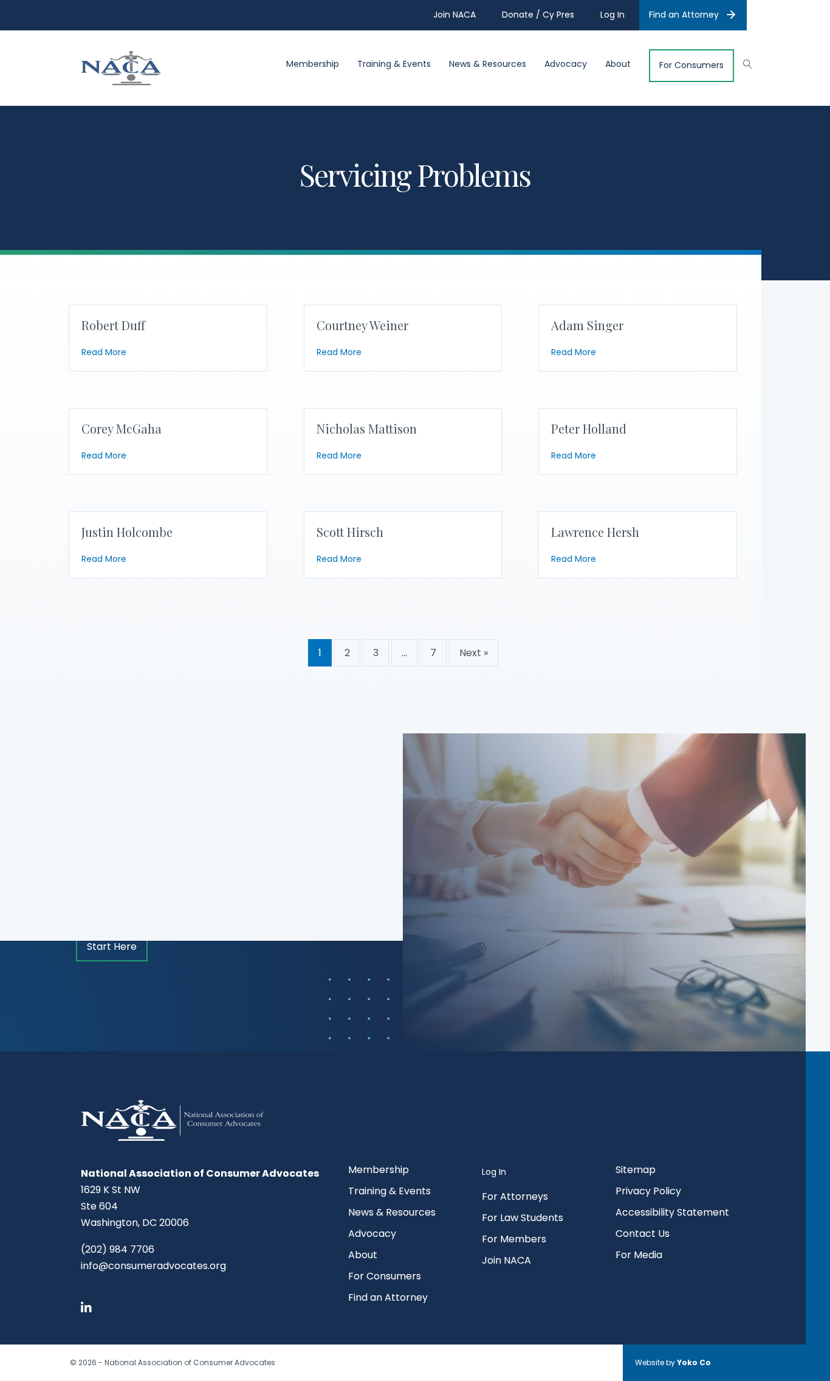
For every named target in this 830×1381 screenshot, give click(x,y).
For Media (639, 1256)
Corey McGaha (121, 428)
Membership (312, 64)
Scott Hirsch (350, 532)
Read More (103, 351)
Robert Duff (113, 325)
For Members (514, 1240)
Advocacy (565, 64)
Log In (494, 1172)
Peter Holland (588, 428)
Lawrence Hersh (595, 532)
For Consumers (691, 65)
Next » (473, 653)
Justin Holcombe (127, 532)
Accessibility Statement (672, 1213)
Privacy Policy (648, 1192)
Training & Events (394, 64)
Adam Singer (587, 325)
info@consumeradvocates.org (153, 1266)
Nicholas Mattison (367, 428)
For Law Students (522, 1219)
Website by (673, 1362)
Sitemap (636, 1171)
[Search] (741, 63)
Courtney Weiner (362, 325)
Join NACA (506, 1261)
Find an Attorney (684, 15)
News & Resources (487, 64)
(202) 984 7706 (117, 1249)
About (618, 64)
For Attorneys (515, 1197)
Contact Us (643, 1235)
